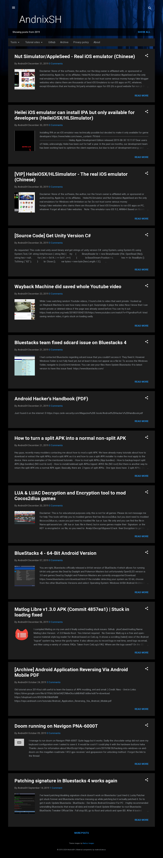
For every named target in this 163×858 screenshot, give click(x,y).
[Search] (150, 8)
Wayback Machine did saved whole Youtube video (67, 286)
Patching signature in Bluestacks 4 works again (65, 780)
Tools (16, 42)
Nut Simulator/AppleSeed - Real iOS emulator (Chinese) (74, 56)
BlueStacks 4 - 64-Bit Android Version (55, 553)
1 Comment (56, 787)
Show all (144, 32)
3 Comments (53, 682)
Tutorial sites (34, 42)
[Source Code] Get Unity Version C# (52, 235)
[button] (147, 56)
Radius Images (88, 843)
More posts (81, 833)
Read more (142, 95)
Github (51, 42)
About (97, 42)
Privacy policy (81, 42)
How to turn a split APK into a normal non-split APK (70, 438)
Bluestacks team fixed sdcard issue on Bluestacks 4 (70, 342)
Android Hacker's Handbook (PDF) (51, 398)
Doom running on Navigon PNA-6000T (56, 726)
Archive (64, 42)
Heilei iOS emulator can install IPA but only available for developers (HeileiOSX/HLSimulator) (74, 115)
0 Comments (56, 63)
